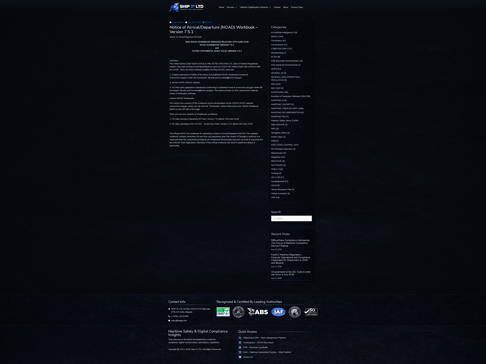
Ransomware (277, 153)
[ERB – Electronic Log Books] (240, 347)
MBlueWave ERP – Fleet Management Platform (264, 337)
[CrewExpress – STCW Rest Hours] (240, 343)
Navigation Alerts (279, 132)
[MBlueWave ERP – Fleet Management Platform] (240, 338)
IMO (273, 84)
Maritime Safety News (281, 120)
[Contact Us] (240, 357)
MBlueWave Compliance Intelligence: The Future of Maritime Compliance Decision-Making (290, 243)
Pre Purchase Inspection (281, 149)
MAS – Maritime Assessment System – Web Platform (267, 352)
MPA (273, 128)
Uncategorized (277, 181)
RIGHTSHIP (276, 161)
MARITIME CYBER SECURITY (284, 108)
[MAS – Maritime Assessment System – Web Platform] (240, 352)
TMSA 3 (275, 169)
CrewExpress (277, 44)
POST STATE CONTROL (282, 145)
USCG (274, 185)
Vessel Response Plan (281, 189)
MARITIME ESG (278, 116)
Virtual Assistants (279, 193)
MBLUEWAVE (278, 124)
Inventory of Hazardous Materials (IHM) (288, 96)
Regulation (276, 157)
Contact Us (248, 357)
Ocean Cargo (276, 136)
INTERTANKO (277, 92)
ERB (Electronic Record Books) (285, 60)
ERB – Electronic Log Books (255, 347)
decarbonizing (277, 52)
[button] (232, 7)
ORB (273, 140)
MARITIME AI (277, 100)
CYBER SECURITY (279, 48)
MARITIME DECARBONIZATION (286, 112)
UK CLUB (275, 177)
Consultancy (276, 40)
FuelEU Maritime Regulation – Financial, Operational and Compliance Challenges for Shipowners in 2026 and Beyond (290, 258)
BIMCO (274, 36)
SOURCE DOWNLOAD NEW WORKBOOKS (190, 155)
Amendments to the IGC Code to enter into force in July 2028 (291, 273)
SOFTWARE (277, 165)
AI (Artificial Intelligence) (282, 32)
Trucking (274, 173)
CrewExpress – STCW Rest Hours (258, 342)
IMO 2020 (276, 88)
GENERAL (276, 73)
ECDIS (274, 56)
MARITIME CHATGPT (281, 104)
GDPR (274, 69)
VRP (273, 197)
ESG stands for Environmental (284, 65)
